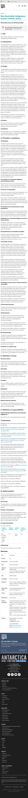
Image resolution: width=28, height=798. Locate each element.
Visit (3, 694)
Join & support (6, 766)
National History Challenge (7, 729)
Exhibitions (4, 683)
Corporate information (6, 755)
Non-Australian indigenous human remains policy (13, 28)
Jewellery (4, 747)
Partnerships (4, 773)
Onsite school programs (6, 731)
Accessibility (4, 697)
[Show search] (19, 6)
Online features (5, 717)
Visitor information (5, 699)
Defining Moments (5, 710)
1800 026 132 (16, 664)
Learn (3, 724)
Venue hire (4, 762)
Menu (25, 6)
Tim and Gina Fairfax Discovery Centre (9, 688)
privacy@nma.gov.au (16, 625)
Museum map (4, 704)
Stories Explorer (5, 718)
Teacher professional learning (8, 734)
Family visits (4, 686)
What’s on (5, 681)
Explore (4, 708)
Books (3, 745)
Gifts (3, 744)
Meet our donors (5, 771)
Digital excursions (5, 728)
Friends (3, 769)
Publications (4, 760)
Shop (3, 700)
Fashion (3, 740)
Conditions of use (8, 786)
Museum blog (4, 715)
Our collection (5, 711)
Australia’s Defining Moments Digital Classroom (11, 726)
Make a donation (5, 767)
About (3, 751)
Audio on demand (5, 720)
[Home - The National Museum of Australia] (3, 6)
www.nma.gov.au (17, 627)
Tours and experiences (6, 689)
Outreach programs (6, 733)
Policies (2, 13)
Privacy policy (15, 786)
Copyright (21, 786)
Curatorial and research (6, 713)
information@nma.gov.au (15, 665)
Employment (4, 756)
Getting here (4, 695)
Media (3, 758)
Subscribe (22, 650)
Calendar (4, 684)
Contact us (4, 753)
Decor (3, 742)
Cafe (3, 702)
